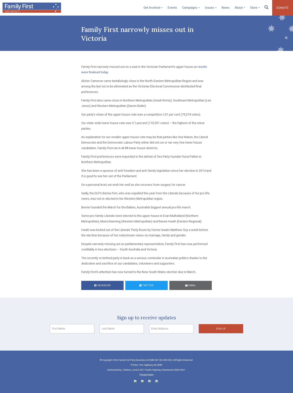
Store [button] (254, 7)
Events (172, 7)
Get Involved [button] (152, 7)
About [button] (239, 7)
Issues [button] (210, 7)
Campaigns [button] (190, 7)
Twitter (147, 285)
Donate (282, 8)
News (226, 7)
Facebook (104, 285)
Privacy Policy (146, 374)
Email (192, 285)
